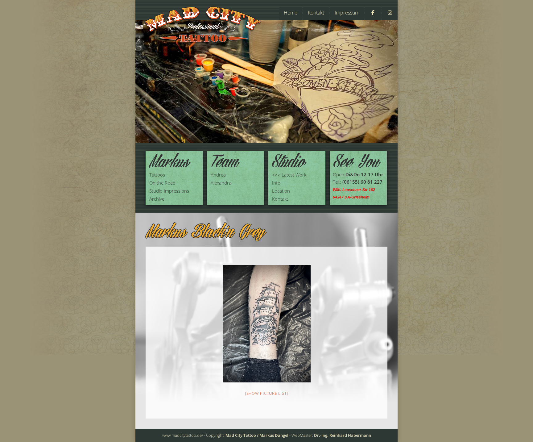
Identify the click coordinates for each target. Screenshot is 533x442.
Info (276, 183)
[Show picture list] (266, 393)
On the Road (162, 183)
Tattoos (157, 175)
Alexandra (221, 183)
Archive (156, 199)
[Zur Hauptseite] (203, 25)
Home (290, 12)
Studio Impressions (169, 191)
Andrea (218, 175)
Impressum (347, 12)
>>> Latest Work (289, 175)
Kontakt (316, 12)
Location (281, 191)
